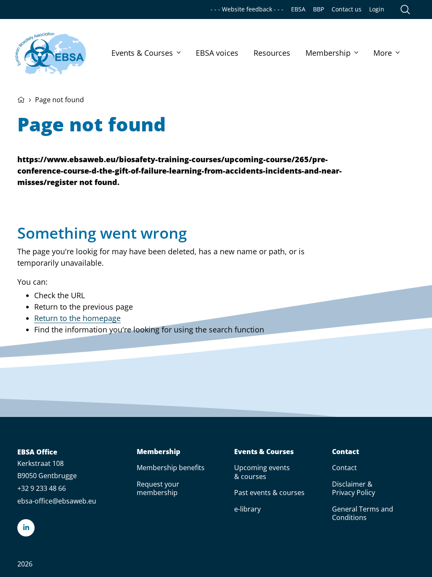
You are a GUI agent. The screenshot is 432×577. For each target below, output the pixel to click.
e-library (247, 509)
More (382, 53)
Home (21, 99)
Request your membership (158, 488)
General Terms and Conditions (362, 513)
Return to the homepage (77, 318)
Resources (272, 53)
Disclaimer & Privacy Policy (353, 488)
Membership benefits (171, 467)
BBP (318, 9)
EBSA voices (217, 53)
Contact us (347, 9)
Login (376, 9)
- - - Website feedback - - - (247, 9)
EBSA (298, 9)
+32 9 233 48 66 (41, 488)
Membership (328, 53)
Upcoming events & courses (262, 472)
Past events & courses (269, 492)
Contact (345, 451)
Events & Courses (142, 53)
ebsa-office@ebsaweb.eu (56, 501)
